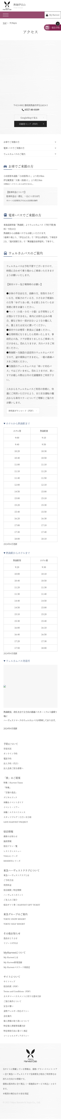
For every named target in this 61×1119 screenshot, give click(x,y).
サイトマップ (9, 981)
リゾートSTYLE (11, 943)
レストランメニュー (12, 851)
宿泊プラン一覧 (10, 846)
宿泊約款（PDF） (11, 986)
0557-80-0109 (32, 109)
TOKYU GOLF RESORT (14, 923)
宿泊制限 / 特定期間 (12, 889)
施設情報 (7, 841)
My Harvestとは (11, 957)
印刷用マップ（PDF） (29, 123)
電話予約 (7, 758)
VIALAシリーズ (11, 855)
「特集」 (7, 787)
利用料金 (7, 884)
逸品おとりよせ (10, 938)
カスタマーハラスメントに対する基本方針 (22, 996)
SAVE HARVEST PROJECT (16, 821)
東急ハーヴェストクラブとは (16, 875)
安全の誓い (8, 1006)
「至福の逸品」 (10, 792)
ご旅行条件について (12, 1001)
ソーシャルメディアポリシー (16, 1035)
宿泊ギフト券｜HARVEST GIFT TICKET (22, 904)
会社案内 (7, 1016)
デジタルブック (10, 797)
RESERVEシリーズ (12, 860)
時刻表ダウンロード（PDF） (22, 410)
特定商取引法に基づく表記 (15, 1030)
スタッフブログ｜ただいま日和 (17, 817)
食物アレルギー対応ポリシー (16, 1010)
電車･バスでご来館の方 (14, 147)
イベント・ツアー (11, 807)
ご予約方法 (8, 880)
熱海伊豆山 (19, 5)
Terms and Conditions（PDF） (18, 991)
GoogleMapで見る (29, 117)
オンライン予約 (10, 753)
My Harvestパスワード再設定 (17, 967)
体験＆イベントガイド (13, 802)
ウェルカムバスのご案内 (14, 153)
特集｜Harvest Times (13, 782)
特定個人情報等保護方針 (14, 1025)
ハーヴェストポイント (13, 894)
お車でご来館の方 (11, 141)
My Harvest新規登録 (13, 962)
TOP (5, 23)
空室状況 (7, 748)
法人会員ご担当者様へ (13, 768)
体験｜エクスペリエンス (14, 812)
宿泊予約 (56, 27)
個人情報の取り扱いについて (16, 1020)
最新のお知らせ (10, 836)
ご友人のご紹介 (10, 899)
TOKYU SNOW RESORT (15, 918)
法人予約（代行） (11, 763)
